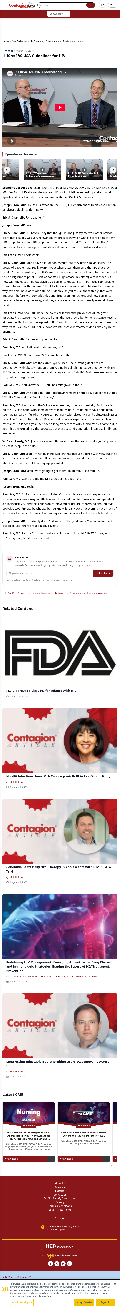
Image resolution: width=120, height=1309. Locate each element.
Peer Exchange (19, 41)
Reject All (106, 1302)
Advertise (60, 1187)
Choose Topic (56, 13)
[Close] (115, 1284)
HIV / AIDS (9, 592)
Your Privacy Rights (60, 1209)
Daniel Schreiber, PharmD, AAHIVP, (28, 976)
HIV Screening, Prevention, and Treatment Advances (81, 592)
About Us (60, 1183)
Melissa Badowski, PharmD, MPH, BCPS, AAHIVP (72, 976)
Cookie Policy (45, 1296)
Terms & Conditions (60, 1206)
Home (5, 41)
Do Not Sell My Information (60, 1198)
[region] (60, 1294)
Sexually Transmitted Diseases (34, 592)
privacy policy (65, 580)
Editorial (60, 1191)
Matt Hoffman (17, 781)
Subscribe (101, 573)
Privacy (60, 1202)
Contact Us (60, 1194)
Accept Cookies (84, 1302)
